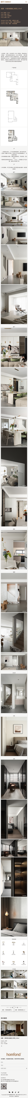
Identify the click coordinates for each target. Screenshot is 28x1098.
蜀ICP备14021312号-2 (21, 1094)
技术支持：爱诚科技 (14, 1096)
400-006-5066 (4, 1074)
